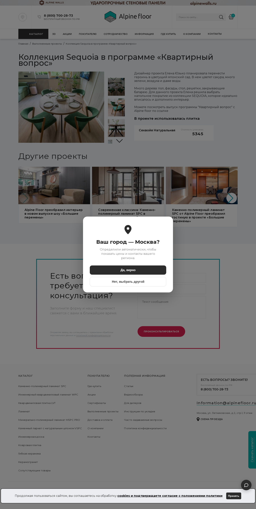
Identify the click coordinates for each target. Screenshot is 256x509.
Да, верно (128, 270)
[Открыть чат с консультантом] (246, 485)
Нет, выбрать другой (128, 281)
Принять (233, 495)
